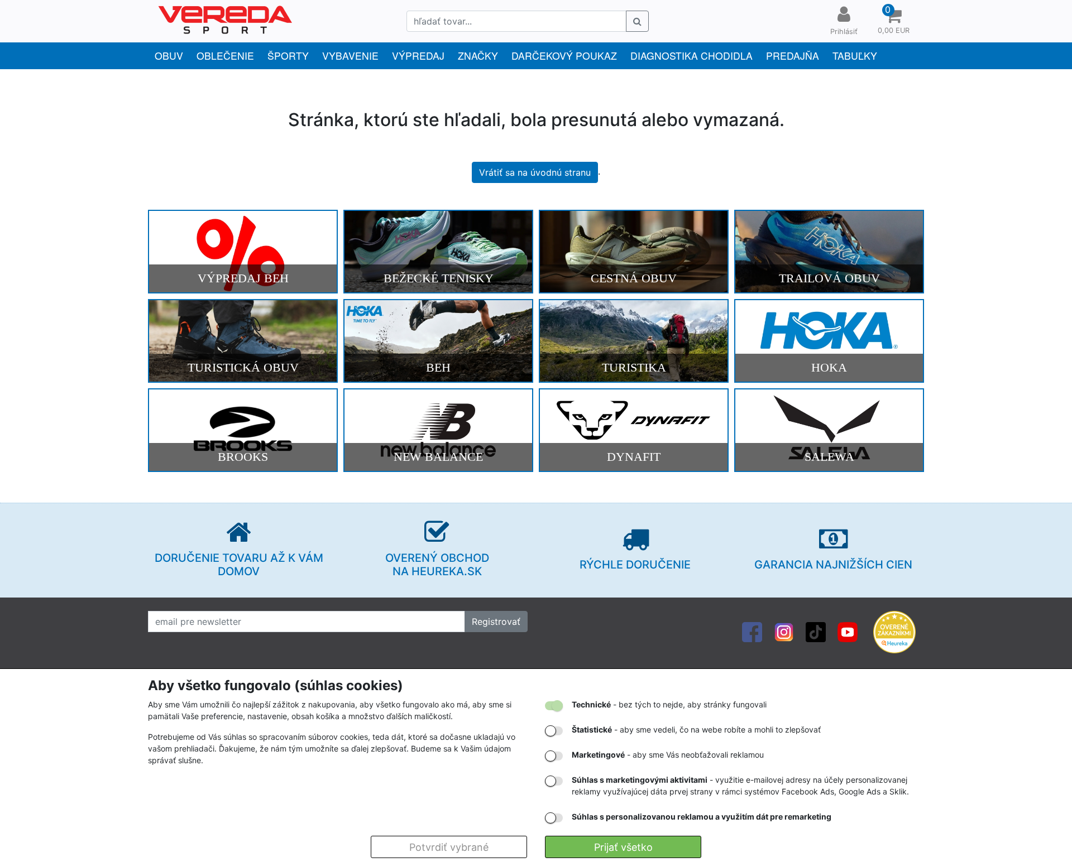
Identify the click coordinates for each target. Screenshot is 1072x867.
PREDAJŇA (792, 55)
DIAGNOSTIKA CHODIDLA (691, 55)
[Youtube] (847, 631)
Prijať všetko (623, 847)
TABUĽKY (854, 55)
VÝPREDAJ (418, 55)
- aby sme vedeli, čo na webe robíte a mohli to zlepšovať (696, 729)
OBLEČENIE (225, 55)
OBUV (169, 55)
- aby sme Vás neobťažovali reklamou (668, 754)
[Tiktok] (815, 631)
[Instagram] (783, 631)
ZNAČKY (478, 55)
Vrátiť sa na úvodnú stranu (535, 172)
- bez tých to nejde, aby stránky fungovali (669, 704)
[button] (893, 21)
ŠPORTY (288, 55)
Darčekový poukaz (564, 55)
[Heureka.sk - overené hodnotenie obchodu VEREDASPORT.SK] (894, 631)
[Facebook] (752, 631)
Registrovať (496, 621)
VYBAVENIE (350, 55)
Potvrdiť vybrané (449, 847)
